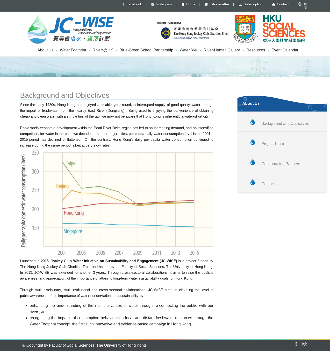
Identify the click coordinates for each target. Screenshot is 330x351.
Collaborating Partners (280, 164)
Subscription (253, 4)
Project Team (272, 143)
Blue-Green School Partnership (146, 50)
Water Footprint (73, 50)
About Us (45, 50)
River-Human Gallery (222, 50)
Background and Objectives (285, 123)
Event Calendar (285, 50)
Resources (255, 50)
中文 (305, 5)
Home (190, 4)
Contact (282, 4)
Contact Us (270, 184)
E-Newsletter (219, 4)
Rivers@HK (103, 50)
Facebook (134, 4)
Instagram (163, 4)
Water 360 (188, 50)
